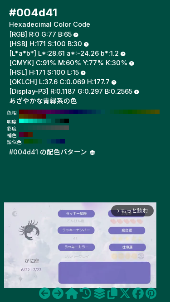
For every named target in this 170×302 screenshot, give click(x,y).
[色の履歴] (85, 293)
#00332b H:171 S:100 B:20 (57, 121)
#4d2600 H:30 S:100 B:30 (30, 116)
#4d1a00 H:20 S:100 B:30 (35, 116)
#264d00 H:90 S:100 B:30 (143, 112)
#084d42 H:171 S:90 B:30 (26, 127)
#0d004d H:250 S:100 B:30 (71, 112)
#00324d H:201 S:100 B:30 (53, 141)
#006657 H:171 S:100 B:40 (48, 121)
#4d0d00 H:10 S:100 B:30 (39, 116)
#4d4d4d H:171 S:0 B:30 (66, 127)
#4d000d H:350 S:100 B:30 (26, 112)
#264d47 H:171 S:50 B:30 (44, 127)
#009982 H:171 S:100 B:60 (39, 121)
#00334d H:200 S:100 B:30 (94, 112)
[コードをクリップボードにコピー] (112, 293)
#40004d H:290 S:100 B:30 (53, 112)
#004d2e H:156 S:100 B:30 (40, 141)
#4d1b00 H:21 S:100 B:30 (30, 134)
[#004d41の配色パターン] (99, 293)
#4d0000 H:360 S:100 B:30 (21, 112)
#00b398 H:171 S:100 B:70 (35, 121)
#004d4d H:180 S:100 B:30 (103, 112)
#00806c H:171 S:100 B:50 (44, 121)
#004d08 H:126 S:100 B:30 (31, 141)
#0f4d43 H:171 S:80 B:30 (30, 127)
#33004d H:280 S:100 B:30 (57, 112)
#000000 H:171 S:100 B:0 (66, 121)
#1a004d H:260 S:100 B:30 (66, 112)
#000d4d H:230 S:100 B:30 (80, 112)
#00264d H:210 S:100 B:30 (89, 112)
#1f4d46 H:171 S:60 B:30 (39, 127)
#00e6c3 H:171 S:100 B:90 (26, 121)
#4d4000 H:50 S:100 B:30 (21, 116)
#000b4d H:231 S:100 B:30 (62, 141)
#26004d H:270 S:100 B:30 (62, 112)
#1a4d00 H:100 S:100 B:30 (139, 112)
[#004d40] (44, 293)
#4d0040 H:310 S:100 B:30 (44, 112)
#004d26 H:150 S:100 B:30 (116, 112)
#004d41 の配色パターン (49, 152)
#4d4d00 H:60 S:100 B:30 (157, 112)
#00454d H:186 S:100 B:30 (49, 141)
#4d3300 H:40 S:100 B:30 (26, 116)
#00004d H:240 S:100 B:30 (75, 112)
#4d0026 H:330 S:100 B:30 (35, 112)
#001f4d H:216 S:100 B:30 (58, 141)
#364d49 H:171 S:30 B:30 (53, 127)
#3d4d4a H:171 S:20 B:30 (57, 127)
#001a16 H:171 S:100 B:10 (62, 121)
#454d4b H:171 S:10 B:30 (62, 127)
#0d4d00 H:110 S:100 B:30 (134, 112)
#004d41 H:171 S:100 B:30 (53, 121)
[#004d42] (57, 293)
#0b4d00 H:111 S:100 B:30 (26, 141)
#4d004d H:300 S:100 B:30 (48, 112)
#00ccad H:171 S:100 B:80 (30, 121)
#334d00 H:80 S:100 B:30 (148, 112)
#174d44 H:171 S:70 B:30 (35, 127)
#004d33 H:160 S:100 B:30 (112, 112)
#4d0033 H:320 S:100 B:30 (39, 112)
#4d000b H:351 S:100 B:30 (26, 134)
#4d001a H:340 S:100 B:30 (30, 112)
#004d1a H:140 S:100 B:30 (121, 112)
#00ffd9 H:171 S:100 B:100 (21, 121)
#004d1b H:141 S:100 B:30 (35, 141)
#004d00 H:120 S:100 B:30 (130, 112)
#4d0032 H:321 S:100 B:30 (21, 134)
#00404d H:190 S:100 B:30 (98, 112)
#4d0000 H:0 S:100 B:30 (44, 116)
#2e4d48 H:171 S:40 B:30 (48, 127)
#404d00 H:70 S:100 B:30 (153, 112)
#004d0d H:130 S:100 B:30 (125, 112)
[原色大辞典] (71, 293)
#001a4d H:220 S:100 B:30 (85, 112)
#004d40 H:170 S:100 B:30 (107, 112)
